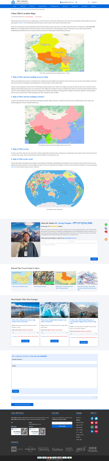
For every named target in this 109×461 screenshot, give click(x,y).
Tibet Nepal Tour (54, 6)
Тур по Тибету (79, 429)
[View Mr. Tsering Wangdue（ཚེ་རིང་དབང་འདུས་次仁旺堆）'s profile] (25, 239)
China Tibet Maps (28, 9)
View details (25, 341)
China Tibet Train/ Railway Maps (20, 286)
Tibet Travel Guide (19, 9)
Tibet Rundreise (80, 422)
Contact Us (94, 2)
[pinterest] (96, 423)
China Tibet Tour (42, 6)
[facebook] (92, 418)
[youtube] (92, 423)
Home (14, 6)
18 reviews (43, 336)
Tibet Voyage (79, 427)
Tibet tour (21, 22)
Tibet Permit (75, 6)
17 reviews (14, 336)
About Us (93, 6)
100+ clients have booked (28, 336)
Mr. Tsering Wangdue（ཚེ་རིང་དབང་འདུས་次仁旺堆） (74, 223)
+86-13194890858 (42, 356)
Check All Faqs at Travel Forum (22, 404)
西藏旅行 (78, 420)
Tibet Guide (84, 6)
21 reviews (72, 337)
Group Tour (23, 6)
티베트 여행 (79, 439)
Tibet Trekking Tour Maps (40, 286)
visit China (14, 167)
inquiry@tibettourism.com (70, 238)
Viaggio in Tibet (79, 434)
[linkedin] (92, 431)
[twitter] (96, 418)
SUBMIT (94, 259)
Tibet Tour (32, 6)
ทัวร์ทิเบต (78, 437)
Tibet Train (65, 6)
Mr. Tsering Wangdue (28, 16)
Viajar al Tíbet (79, 425)
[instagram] (96, 427)
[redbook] (96, 431)
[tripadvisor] (92, 427)
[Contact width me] (19, 424)
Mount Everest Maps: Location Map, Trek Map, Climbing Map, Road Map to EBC (87, 288)
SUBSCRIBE (62, 426)
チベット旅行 (79, 432)
